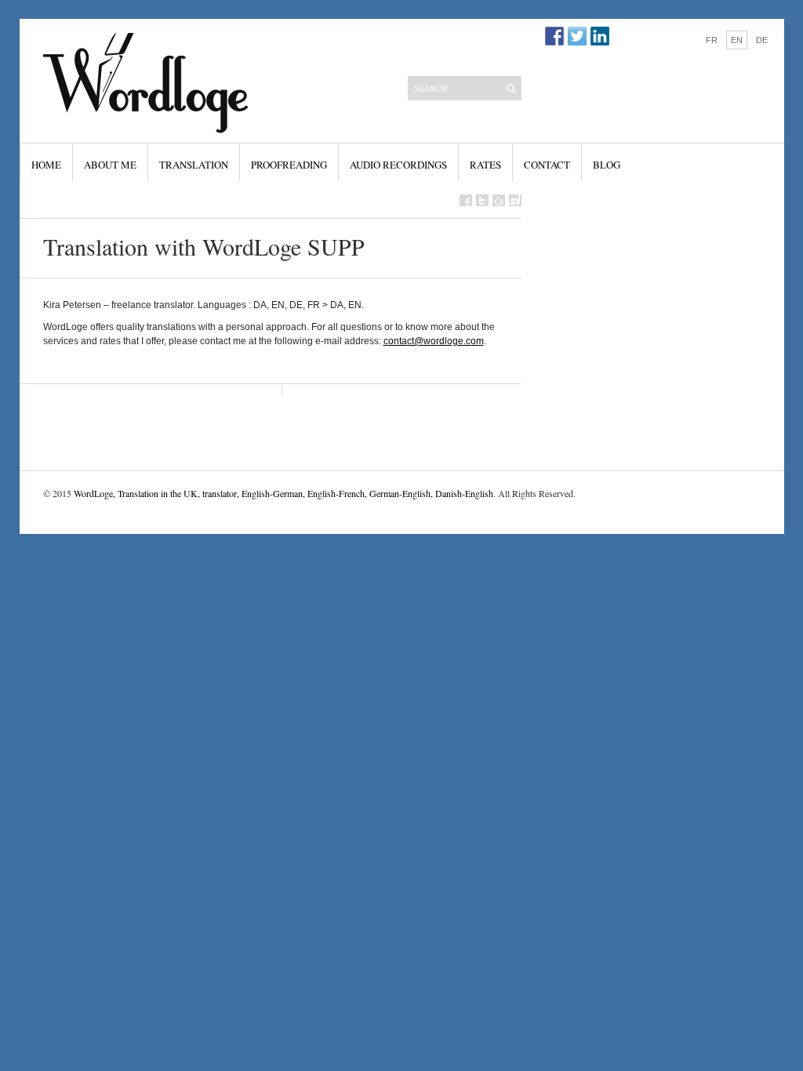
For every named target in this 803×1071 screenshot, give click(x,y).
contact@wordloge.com (433, 341)
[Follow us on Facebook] (554, 36)
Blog (606, 165)
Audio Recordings (398, 165)
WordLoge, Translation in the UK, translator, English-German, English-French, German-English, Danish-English (283, 493)
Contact (547, 165)
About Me (110, 165)
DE (762, 40)
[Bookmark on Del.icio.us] (498, 200)
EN (737, 40)
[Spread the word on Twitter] (482, 200)
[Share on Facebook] (466, 200)
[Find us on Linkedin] (599, 36)
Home (46, 165)
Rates (485, 165)
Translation (193, 165)
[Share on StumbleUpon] (515, 200)
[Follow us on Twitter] (577, 36)
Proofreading (289, 165)
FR (712, 40)
